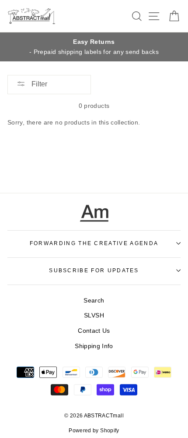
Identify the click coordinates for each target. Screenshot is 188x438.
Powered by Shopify (94, 430)
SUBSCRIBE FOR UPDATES (94, 270)
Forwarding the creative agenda (94, 243)
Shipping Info (94, 345)
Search (94, 300)
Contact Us (94, 330)
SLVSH (94, 315)
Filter (38, 84)
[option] (94, 47)
